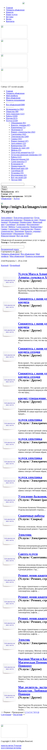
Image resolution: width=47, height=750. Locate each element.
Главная (9, 8)
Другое (4, 227)
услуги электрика (30, 419)
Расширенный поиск (10, 249)
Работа (28, 233)
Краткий (4, 265)
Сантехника (14, 229)
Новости (9, 12)
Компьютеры (36, 227)
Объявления (6, 198)
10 (38, 712)
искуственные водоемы (11, 748)
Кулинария (14, 222)
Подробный (15, 265)
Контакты (10, 21)
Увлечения (19, 231)
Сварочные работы (31, 515)
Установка (21, 224)
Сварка (4, 229)
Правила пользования (34, 256)
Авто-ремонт (6, 218)
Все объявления (27, 254)
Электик (24, 639)
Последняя (17, 714)
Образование (18, 233)
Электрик (25, 534)
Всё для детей (22, 236)
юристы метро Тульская (11, 745)
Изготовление (33, 224)
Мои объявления (17, 256)
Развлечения (6, 233)
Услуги (17, 198)
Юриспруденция (8, 236)
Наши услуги (11, 14)
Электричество (26, 229)
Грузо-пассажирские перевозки (20, 219)
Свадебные (10, 224)
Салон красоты (22, 227)
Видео (8, 19)
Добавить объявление (15, 10)
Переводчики (25, 222)
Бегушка (9, 17)
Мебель (12, 227)
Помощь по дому (31, 220)
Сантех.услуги (28, 554)
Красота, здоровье (32, 231)
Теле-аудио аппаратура (23, 218)
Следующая (6, 714)
